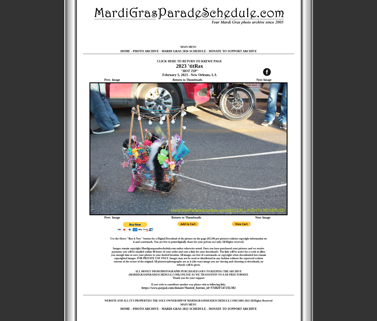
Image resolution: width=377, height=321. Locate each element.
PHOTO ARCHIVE (146, 51)
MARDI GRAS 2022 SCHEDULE (184, 309)
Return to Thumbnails (187, 80)
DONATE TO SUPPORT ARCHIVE (233, 51)
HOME (125, 51)
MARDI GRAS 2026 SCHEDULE (184, 51)
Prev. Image (112, 80)
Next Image (263, 80)
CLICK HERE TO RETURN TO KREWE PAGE (189, 61)
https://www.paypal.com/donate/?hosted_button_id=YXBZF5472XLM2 (189, 288)
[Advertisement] (188, 35)
